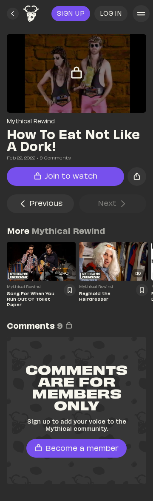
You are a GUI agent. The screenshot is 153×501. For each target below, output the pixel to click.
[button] (13, 14)
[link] (31, 14)
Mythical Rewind (31, 121)
